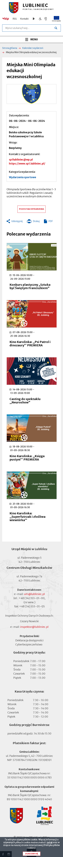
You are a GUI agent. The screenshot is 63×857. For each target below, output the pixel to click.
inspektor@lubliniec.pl (34, 627)
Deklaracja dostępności (29, 640)
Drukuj (33, 222)
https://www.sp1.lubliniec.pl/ (27, 163)
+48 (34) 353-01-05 (32, 606)
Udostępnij (17, 221)
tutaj (49, 842)
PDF (50, 221)
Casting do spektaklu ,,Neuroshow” (25, 400)
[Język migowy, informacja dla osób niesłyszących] (40, 18)
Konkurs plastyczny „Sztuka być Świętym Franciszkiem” (30, 286)
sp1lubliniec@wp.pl (21, 159)
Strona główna (9, 48)
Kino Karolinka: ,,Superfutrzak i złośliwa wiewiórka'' (27, 516)
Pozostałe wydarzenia (31, 209)
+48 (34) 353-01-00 (32, 598)
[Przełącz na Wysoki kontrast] (34, 19)
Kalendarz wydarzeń (32, 48)
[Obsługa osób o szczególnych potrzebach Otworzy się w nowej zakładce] (46, 18)
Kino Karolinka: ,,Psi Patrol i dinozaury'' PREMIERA (30, 343)
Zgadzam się (31, 853)
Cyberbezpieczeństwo (28, 644)
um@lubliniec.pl (34, 594)
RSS (15, 18)
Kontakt (24, 18)
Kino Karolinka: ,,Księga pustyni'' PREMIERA (27, 457)
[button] (31, 94)
